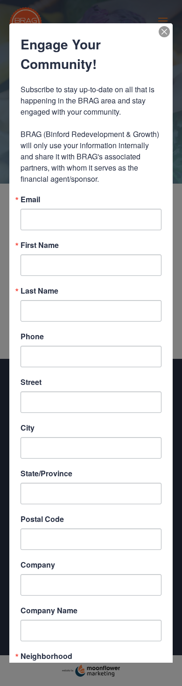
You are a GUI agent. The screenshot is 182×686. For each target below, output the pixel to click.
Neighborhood (46, 656)
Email (30, 199)
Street (31, 382)
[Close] (164, 31)
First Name (40, 245)
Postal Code (42, 519)
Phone (32, 336)
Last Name (39, 291)
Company (38, 565)
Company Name (49, 610)
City (28, 428)
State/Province (46, 473)
